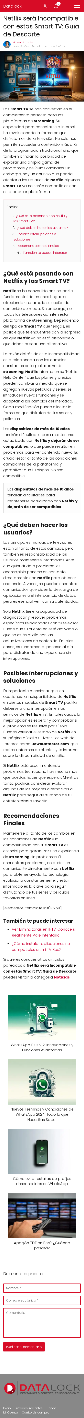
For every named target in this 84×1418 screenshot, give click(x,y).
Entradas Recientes (29, 1408)
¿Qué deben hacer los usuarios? (42, 227)
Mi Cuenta (10, 1412)
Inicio (7, 1408)
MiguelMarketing (23, 42)
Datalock (12, 6)
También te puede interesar (45, 252)
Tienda (51, 1408)
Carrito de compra (35, 1412)
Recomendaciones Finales (38, 245)
